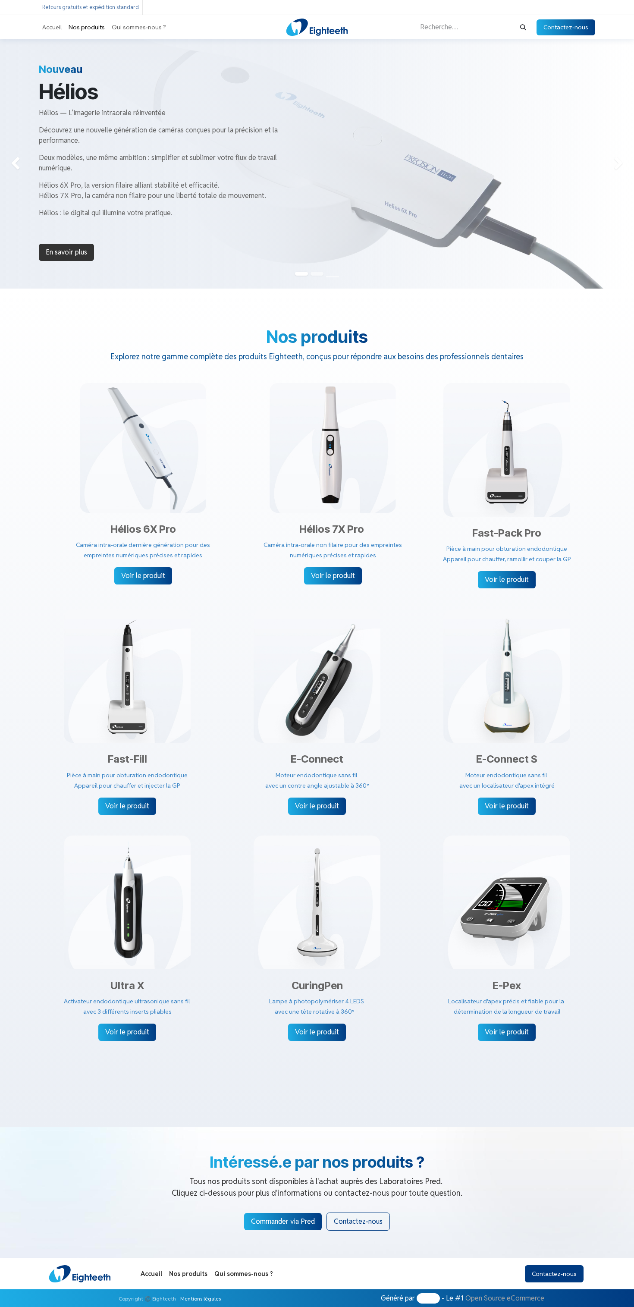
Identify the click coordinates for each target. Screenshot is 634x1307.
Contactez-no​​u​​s (358, 1221)
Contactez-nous (565, 27)
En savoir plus (66, 252)
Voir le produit (143, 575)
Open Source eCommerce (504, 1298)
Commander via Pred (283, 1221)
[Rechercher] (523, 27)
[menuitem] (52, 27)
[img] (25, 163)
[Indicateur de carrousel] (332, 277)
